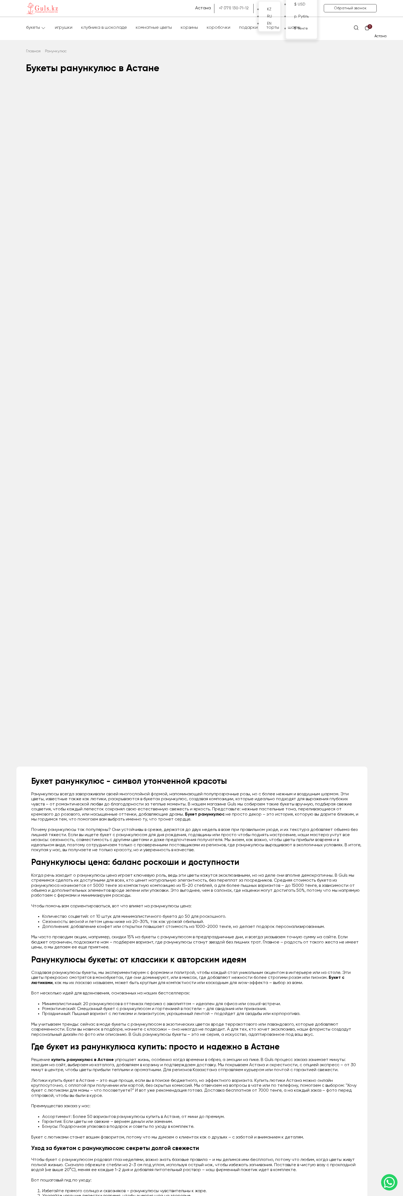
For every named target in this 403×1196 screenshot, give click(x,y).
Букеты (33, 27)
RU (269, 16)
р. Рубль (301, 16)
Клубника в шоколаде (104, 27)
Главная (33, 51)
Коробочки (218, 27)
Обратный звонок (350, 8)
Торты (272, 27)
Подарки (248, 27)
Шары (294, 27)
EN (269, 23)
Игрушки (63, 27)
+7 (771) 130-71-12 (234, 8)
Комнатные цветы (154, 27)
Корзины (189, 27)
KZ (269, 9)
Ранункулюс (56, 51)
